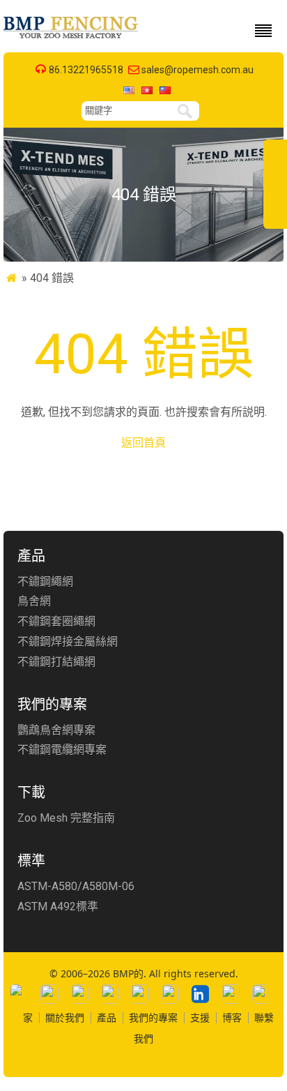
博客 (232, 1017)
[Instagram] (79, 994)
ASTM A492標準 (57, 906)
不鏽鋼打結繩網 (56, 661)
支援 (200, 1017)
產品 (106, 1017)
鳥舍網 (34, 601)
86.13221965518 (86, 69)
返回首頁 (143, 442)
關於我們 (64, 1017)
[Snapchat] (230, 994)
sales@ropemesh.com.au (197, 69)
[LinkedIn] (200, 994)
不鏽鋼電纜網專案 (62, 749)
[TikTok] (139, 994)
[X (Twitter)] (109, 994)
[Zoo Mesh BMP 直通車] (71, 38)
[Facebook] (49, 994)
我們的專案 (153, 1017)
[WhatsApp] (19, 994)
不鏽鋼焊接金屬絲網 (67, 641)
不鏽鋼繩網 (45, 581)
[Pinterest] (261, 994)
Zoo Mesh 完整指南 (66, 818)
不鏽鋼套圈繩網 (56, 621)
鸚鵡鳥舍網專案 (56, 730)
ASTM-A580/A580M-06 (75, 886)
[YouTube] (170, 994)
